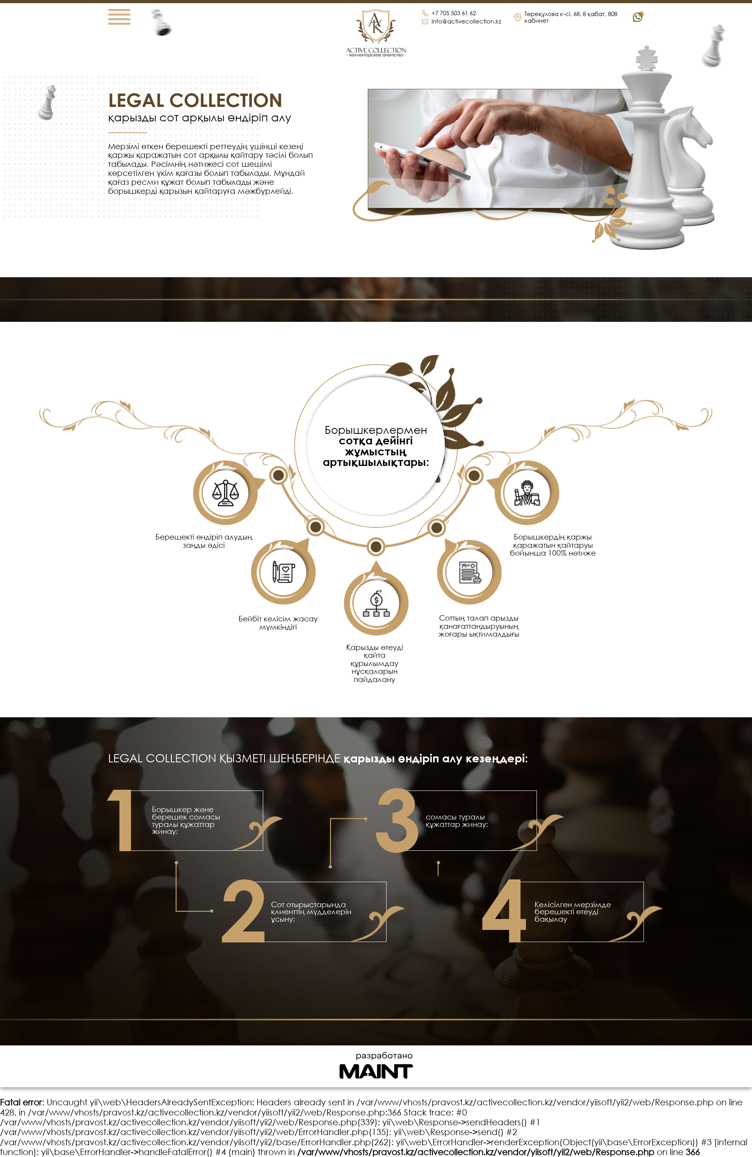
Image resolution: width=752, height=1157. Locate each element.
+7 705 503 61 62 (454, 13)
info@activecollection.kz (466, 21)
